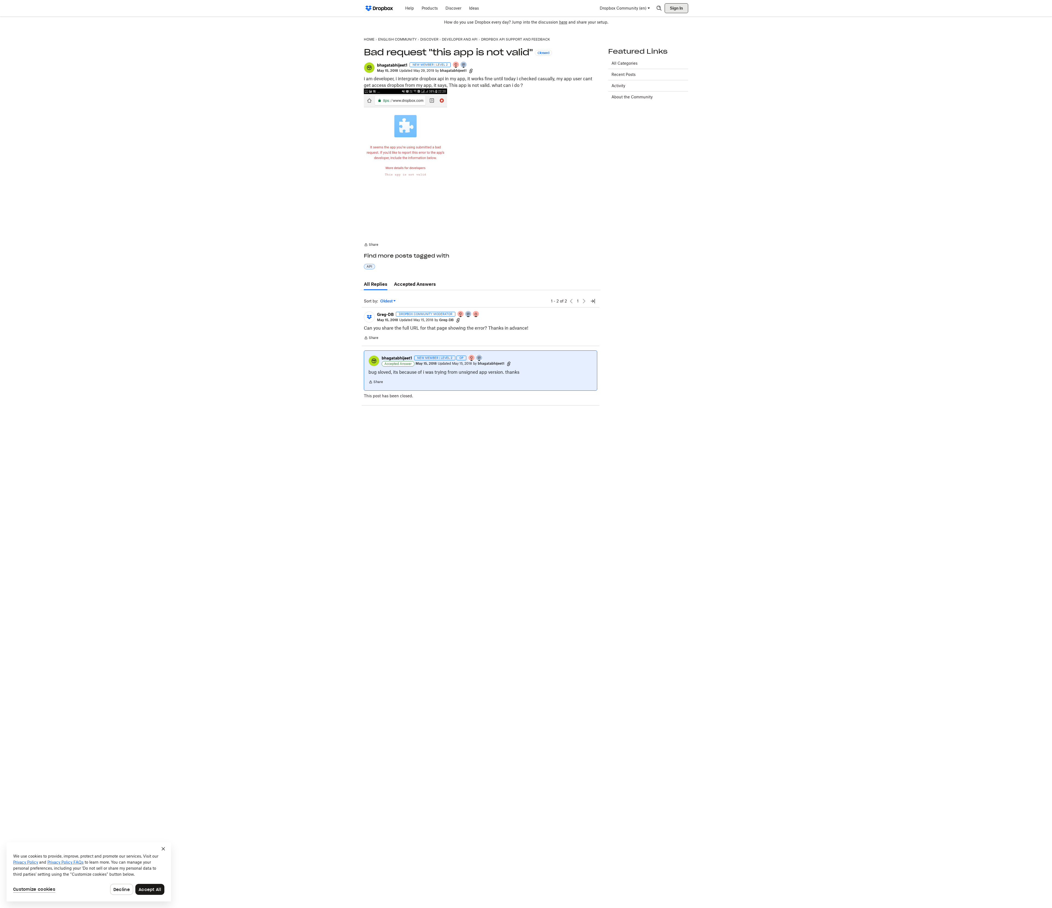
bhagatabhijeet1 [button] (392, 65)
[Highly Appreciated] (476, 314)
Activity (618, 85)
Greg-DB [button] (385, 314)
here (563, 22)
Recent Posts (623, 74)
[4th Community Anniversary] (456, 65)
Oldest (386, 301)
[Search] (659, 8)
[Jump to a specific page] (592, 301)
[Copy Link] (471, 70)
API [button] (369, 266)
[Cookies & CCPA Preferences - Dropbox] (89, 871)
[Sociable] (468, 314)
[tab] (376, 284)
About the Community (632, 97)
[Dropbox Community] (379, 8)
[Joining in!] (464, 65)
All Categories (624, 63)
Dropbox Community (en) (623, 8)
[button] (369, 67)
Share (371, 245)
